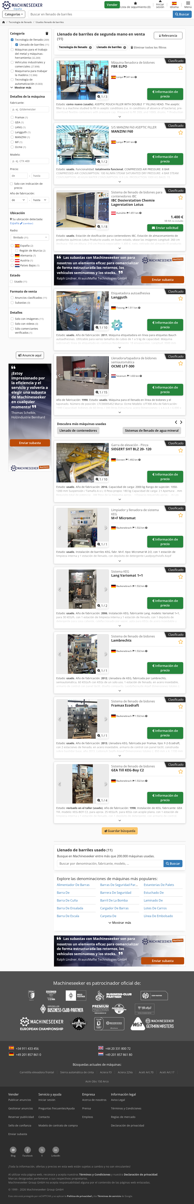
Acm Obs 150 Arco (97, 1081)
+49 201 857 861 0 (28, 1055)
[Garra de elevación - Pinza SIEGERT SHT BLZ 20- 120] (82, 462)
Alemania (28, 255)
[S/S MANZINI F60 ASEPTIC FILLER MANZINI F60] (82, 145)
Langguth (23, 132)
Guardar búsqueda (121, 831)
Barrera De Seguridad (115, 893)
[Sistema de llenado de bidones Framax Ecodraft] (82, 719)
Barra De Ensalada (70, 908)
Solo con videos (26, 323)
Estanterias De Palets (159, 885)
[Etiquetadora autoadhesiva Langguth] (82, 311)
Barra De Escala (68, 916)
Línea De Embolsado (158, 916)
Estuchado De (154, 893)
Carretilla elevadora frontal (37, 1072)
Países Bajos (29, 265)
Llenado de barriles (34, 44)
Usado (20, 281)
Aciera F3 (106, 1072)
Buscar (183, 14)
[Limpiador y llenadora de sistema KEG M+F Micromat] (82, 527)
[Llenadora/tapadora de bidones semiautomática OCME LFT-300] (82, 376)
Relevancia (169, 35)
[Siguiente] (105, 80)
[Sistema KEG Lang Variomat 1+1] (82, 589)
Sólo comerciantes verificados (26, 331)
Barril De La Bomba (114, 900)
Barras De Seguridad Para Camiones (126, 885)
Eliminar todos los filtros (150, 47)
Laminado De (153, 900)
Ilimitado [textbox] (20, 237)
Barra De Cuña (67, 900)
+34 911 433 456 (27, 1048)
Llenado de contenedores (78, 430)
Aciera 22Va (125, 1072)
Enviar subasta (163, 280)
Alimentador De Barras (73, 885)
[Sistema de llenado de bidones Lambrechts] (82, 654)
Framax (21, 117)
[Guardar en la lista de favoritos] (180, 67)
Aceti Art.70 (146, 1072)
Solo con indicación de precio (28, 186)
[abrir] (120, 117)
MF (18, 142)
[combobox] (30, 237)
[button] (188, 4)
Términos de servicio (109, 1196)
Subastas (22, 302)
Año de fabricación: (22, 193)
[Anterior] (59, 80)
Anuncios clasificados (31, 297)
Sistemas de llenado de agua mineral (152, 430)
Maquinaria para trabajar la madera (31, 73)
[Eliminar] (90, 47)
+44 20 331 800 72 (118, 1048)
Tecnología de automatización (29, 81)
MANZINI (22, 137)
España (21, 223)
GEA (19, 122)
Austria (26, 260)
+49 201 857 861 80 (118, 1055)
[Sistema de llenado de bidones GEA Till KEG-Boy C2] (82, 784)
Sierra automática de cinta (77, 1072)
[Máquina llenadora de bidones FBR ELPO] (82, 80)
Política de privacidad (79, 1196)
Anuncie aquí (31, 355)
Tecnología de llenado (32, 39)
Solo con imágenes (29, 319)
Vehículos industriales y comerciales (30, 64)
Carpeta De (108, 916)
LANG (20, 127)
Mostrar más (121, 923)
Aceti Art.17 (167, 1072)
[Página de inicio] (3, 22)
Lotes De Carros (155, 908)
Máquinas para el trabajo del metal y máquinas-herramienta (31, 53)
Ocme (20, 147)
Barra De (63, 893)
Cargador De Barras (114, 908)
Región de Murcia (32, 250)
